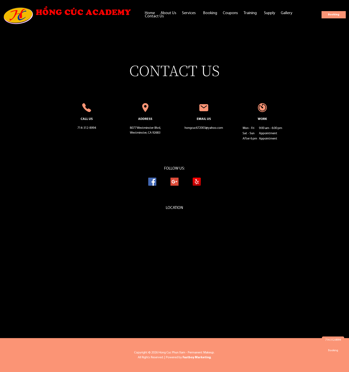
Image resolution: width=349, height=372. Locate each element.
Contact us (154, 16)
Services (189, 13)
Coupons (230, 13)
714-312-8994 (86, 128)
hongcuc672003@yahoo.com (204, 128)
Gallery (286, 13)
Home (150, 13)
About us (168, 13)
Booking (210, 13)
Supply (269, 13)
